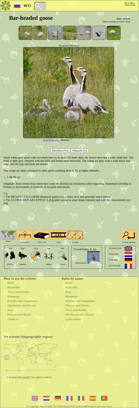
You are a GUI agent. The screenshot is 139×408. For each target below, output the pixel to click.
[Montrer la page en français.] (128, 266)
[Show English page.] (128, 248)
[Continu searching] (129, 235)
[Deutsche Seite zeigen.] (128, 260)
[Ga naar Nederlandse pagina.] (128, 254)
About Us (13, 319)
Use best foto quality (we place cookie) (28, 377)
